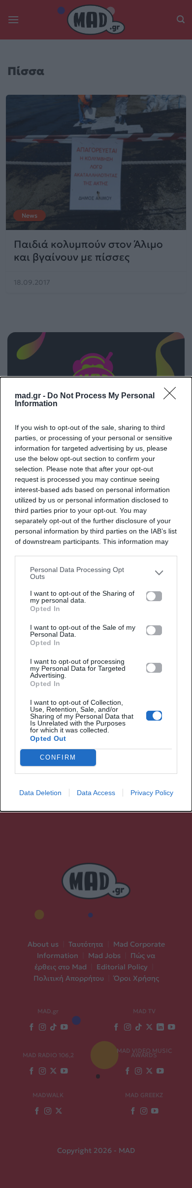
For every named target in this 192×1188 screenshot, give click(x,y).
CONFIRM (58, 757)
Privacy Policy (151, 793)
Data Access (96, 793)
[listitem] (96, 573)
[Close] (172, 396)
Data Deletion (40, 793)
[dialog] (96, 594)
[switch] (154, 596)
